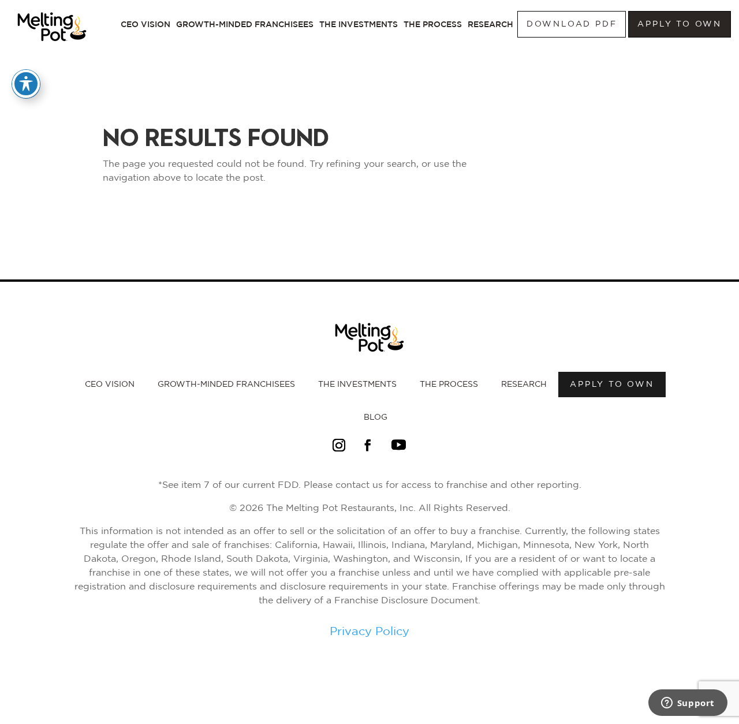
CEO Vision (145, 24)
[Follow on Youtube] (398, 445)
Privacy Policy (369, 631)
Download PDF (572, 24)
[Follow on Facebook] (367, 445)
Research (490, 24)
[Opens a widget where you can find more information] (687, 703)
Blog (375, 417)
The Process (433, 24)
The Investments (358, 24)
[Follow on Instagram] (339, 445)
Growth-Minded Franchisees (244, 24)
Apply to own (679, 24)
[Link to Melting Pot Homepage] (52, 44)
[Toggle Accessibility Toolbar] (26, 84)
